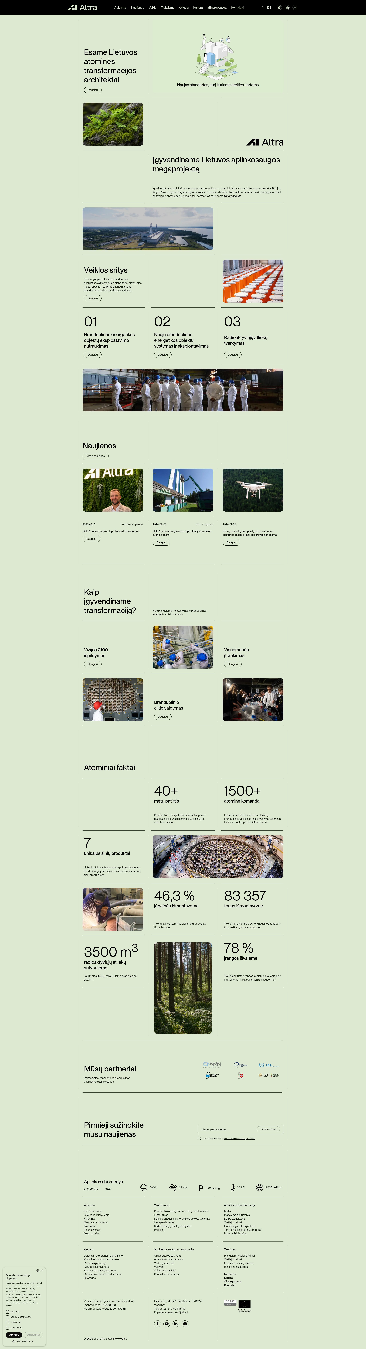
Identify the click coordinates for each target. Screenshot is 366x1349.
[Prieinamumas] (279, 7)
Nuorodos (90, 1278)
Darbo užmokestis (234, 1218)
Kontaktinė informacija (167, 1274)
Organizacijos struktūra (167, 1255)
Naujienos (137, 7)
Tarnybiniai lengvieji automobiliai (242, 1229)
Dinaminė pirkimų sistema (238, 1263)
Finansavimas (92, 1229)
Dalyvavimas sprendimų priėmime (103, 1255)
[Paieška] (264, 7)
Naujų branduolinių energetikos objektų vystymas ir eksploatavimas (182, 1220)
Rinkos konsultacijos (236, 1266)
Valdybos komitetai (165, 1270)
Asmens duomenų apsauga (100, 1270)
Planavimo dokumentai (237, 1215)
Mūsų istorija (91, 1233)
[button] (24, 1341)
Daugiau (93, 90)
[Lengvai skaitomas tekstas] (287, 7)
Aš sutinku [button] (14, 1335)
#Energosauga (217, 7)
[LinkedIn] (175, 1323)
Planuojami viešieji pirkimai (239, 1255)
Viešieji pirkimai (233, 1222)
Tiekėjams (167, 7)
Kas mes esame (93, 1211)
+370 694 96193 (176, 1308)
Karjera (198, 7)
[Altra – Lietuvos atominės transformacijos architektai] (82, 7)
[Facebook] (157, 1323)
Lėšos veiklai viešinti (235, 1233)
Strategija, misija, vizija (96, 1215)
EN (269, 7)
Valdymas (89, 1218)
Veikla (152, 7)
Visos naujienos (95, 456)
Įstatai (227, 1211)
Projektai (159, 1229)
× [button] (42, 1270)
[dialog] (24, 1306)
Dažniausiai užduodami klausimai (103, 1274)
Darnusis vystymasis (95, 1222)
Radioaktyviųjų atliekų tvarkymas (172, 1226)
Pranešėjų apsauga (95, 1263)
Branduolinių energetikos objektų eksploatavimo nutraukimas (181, 1213)
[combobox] (37, 1270)
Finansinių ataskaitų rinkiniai (240, 1226)
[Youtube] (166, 1323)
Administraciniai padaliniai (169, 1259)
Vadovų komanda (164, 1263)
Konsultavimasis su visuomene (101, 1259)
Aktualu (184, 7)
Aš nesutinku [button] (33, 1335)
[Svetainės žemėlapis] (295, 7)
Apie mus (120, 7)
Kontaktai (237, 7)
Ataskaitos (90, 1226)
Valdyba (159, 1266)
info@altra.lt (181, 1312)
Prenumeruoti (268, 1129)
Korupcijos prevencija (96, 1266)
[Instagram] (185, 1323)
